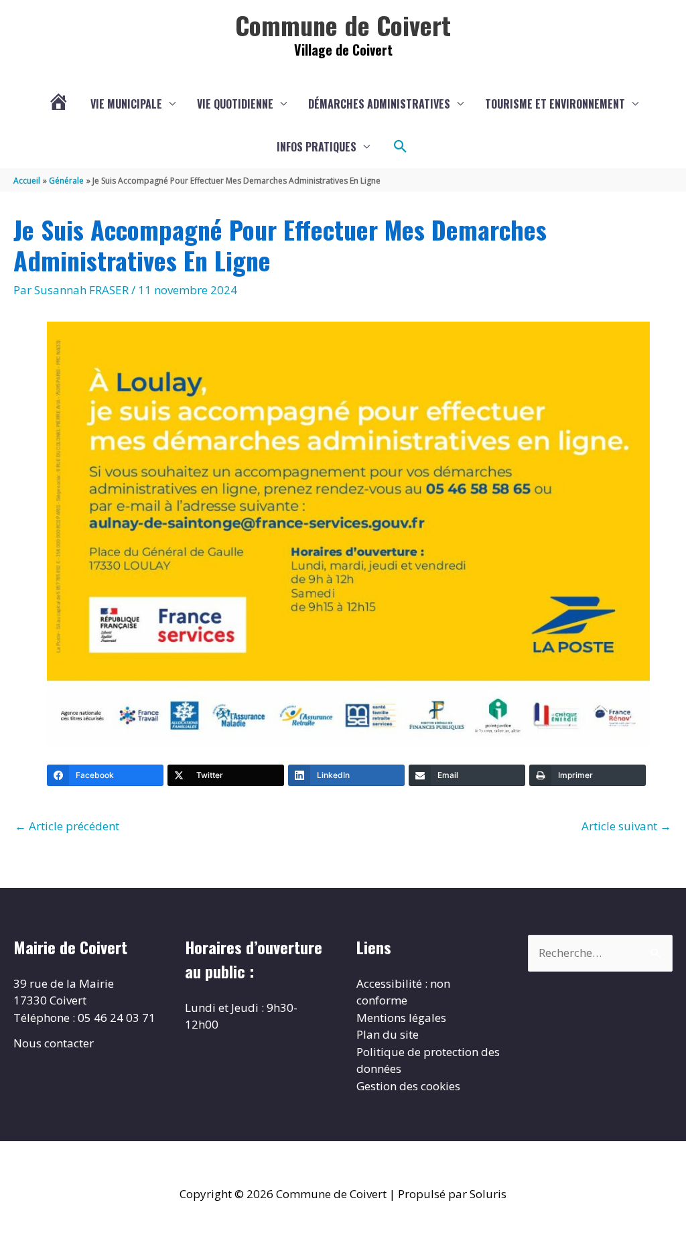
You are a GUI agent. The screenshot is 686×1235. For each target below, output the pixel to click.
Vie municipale (126, 104)
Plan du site (387, 1034)
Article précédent (67, 826)
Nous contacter (53, 1043)
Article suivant (626, 826)
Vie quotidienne (235, 104)
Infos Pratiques (316, 147)
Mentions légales (401, 1017)
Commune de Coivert (343, 25)
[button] (400, 146)
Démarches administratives (379, 104)
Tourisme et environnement (555, 104)
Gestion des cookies (408, 1086)
